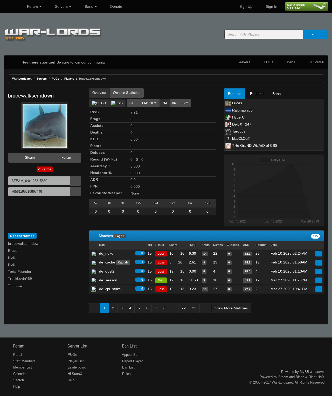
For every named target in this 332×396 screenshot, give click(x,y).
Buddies (234, 94)
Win (161, 280)
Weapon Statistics (126, 93)
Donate (115, 6)
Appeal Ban (130, 355)
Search (18, 380)
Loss (161, 253)
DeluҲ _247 (241, 124)
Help (16, 386)
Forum (32, 6)
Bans (89, 6)
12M (185, 103)
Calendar (19, 374)
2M (164, 103)
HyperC (238, 117)
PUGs (268, 62)
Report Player (132, 361)
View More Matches (231, 308)
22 (184, 308)
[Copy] (75, 181)
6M (174, 103)
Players (69, 78)
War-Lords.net (22, 78)
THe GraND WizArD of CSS (254, 145)
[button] (148, 103)
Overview (99, 93)
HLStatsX (316, 62)
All (131, 103)
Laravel (319, 372)
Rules (126, 374)
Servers (61, 6)
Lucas (236, 103)
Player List (75, 361)
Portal (17, 355)
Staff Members (24, 361)
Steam (29, 157)
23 (194, 308)
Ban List (129, 346)
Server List (76, 346)
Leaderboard (76, 367)
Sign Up (245, 6)
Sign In (271, 6)
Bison (300, 377)
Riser (312, 377)
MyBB (304, 372)
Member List (22, 367)
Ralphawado (242, 110)
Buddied (257, 94)
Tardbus (238, 131)
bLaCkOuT (240, 138)
